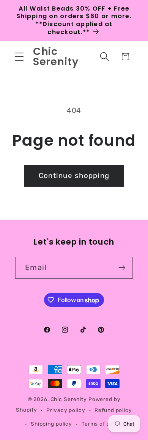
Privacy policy (65, 410)
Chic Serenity (68, 399)
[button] (19, 56)
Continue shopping (74, 175)
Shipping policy (51, 424)
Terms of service (104, 424)
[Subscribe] (122, 268)
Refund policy (113, 410)
